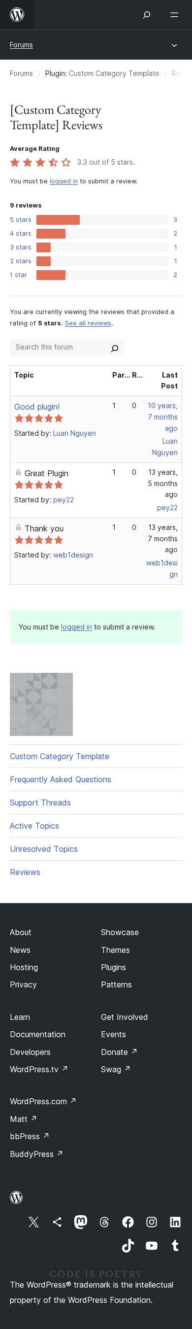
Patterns (116, 984)
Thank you (44, 528)
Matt (23, 1119)
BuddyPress (37, 1154)
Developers (30, 1052)
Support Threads (40, 802)
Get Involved (124, 1017)
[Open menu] (176, 15)
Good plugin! (37, 407)
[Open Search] (146, 15)
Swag (116, 1069)
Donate (119, 1052)
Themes (115, 950)
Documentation (37, 1034)
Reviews (25, 872)
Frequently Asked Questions (60, 779)
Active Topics (34, 826)
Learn (20, 1017)
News (20, 950)
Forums (21, 44)
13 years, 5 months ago (163, 483)
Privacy (23, 984)
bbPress (30, 1136)
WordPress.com (43, 1101)
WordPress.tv (39, 1069)
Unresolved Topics (44, 849)
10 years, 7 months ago (163, 416)
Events (113, 1034)
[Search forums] (114, 347)
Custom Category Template (114, 73)
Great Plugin (46, 473)
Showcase (120, 932)
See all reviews (88, 323)
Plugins (113, 967)
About (21, 932)
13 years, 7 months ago (163, 538)
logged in (64, 181)
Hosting (24, 967)
